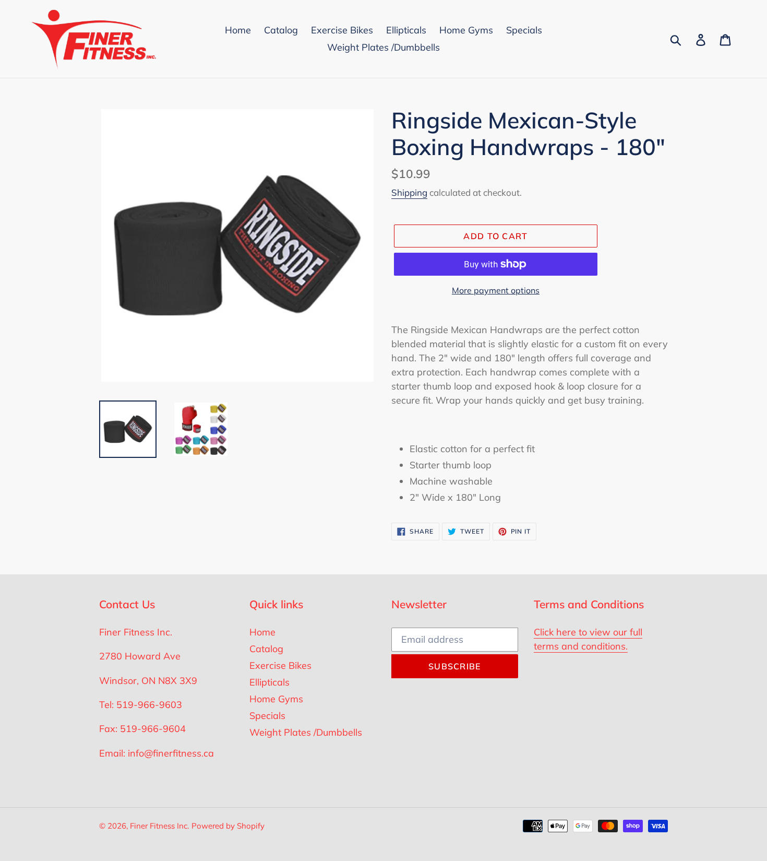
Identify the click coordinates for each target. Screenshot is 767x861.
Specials (267, 716)
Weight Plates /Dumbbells (305, 732)
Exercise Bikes (280, 665)
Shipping (409, 192)
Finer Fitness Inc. (159, 826)
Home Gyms (276, 699)
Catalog (266, 649)
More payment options (496, 290)
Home (262, 632)
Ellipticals (269, 682)
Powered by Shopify (228, 826)
